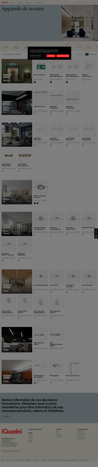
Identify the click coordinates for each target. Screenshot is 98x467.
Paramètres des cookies (36, 55)
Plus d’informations (55, 52)
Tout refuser (51, 55)
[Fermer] (69, 48)
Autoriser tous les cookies (62, 55)
